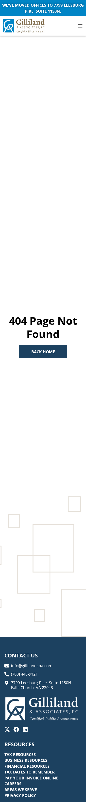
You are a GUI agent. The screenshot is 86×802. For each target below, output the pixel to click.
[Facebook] (16, 729)
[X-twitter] (7, 729)
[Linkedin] (25, 729)
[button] (80, 26)
